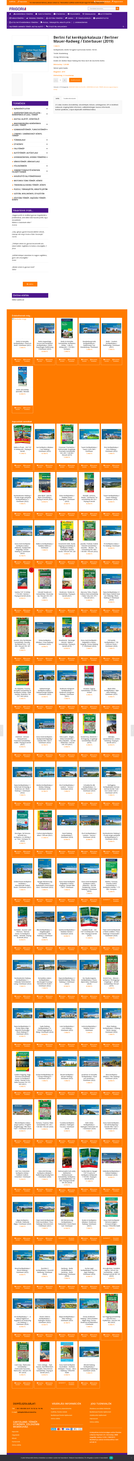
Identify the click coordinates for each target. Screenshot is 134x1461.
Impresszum (94, 1419)
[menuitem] (12, 1)
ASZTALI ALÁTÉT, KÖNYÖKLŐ (26, 119)
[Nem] (131, 1458)
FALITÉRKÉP (31, 148)
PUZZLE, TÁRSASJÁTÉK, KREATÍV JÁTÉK (31, 189)
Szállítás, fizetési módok (59, 1412)
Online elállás (16, 1445)
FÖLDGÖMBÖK (31, 165)
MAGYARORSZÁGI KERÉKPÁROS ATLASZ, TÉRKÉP (30, 124)
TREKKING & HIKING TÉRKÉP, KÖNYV (30, 185)
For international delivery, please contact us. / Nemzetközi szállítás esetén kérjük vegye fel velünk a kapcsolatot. (67, 3)
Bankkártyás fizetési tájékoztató (61, 1415)
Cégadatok (15, 1435)
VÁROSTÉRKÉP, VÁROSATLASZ (27, 161)
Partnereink (16, 1442)
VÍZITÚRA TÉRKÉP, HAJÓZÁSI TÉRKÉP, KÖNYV (29, 199)
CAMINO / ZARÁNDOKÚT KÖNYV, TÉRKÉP (27, 135)
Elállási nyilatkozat (18, 300)
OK (111, 1458)
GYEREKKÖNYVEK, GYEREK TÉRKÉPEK (31, 157)
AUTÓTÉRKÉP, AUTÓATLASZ (31, 152)
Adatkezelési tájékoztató (98, 1415)
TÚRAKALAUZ (31, 139)
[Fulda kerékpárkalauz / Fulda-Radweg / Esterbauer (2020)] (1, 730)
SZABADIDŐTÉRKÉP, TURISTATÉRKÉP (31, 129)
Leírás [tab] (57, 98)
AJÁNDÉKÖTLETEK (31, 108)
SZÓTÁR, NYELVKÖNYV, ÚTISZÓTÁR (29, 193)
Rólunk (14, 1438)
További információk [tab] (69, 98)
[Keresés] (122, 27)
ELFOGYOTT (106, 899)
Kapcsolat (15, 1431)
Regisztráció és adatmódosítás (61, 1408)
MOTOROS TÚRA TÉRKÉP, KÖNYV (28, 180)
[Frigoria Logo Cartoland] (19, 8)
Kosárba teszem (75, 80)
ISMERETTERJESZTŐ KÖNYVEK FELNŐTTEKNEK (30, 171)
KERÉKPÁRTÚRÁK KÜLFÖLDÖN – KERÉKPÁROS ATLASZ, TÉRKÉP (30, 114)
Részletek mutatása (27, 360)
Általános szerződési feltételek (100, 1408)
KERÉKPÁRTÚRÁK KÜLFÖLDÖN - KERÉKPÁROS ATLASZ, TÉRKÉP (86, 87)
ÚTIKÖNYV (31, 144)
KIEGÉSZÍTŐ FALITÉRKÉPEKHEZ (27, 176)
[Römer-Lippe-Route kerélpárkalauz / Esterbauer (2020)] (132, 730)
